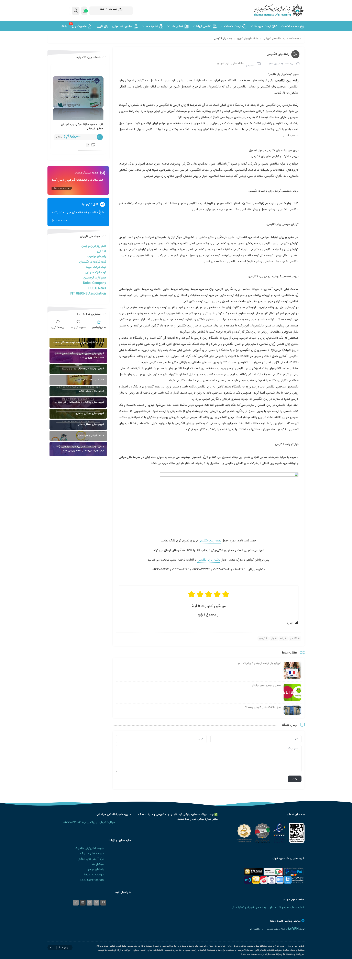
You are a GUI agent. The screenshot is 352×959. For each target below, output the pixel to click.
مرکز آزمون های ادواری (91, 858)
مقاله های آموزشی (272, 38)
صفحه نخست (294, 38)
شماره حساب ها (296, 907)
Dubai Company (94, 283)
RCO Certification (92, 880)
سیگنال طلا (98, 864)
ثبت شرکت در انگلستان (92, 262)
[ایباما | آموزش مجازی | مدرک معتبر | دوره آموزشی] (273, 10)
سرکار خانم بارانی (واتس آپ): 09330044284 (89, 822)
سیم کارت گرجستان (95, 277)
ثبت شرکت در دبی (95, 272)
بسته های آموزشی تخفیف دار (249, 907)
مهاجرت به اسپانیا (94, 874)
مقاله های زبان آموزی (247, 38)
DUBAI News (97, 288)
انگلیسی (293, 638)
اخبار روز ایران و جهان (93, 246)
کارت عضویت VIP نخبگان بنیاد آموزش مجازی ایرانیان (82, 126)
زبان (272, 638)
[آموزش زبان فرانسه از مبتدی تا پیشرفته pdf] (292, 670)
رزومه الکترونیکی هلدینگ (89, 848)
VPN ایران (292, 928)
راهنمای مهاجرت (96, 256)
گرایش (262, 638)
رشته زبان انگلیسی (210, 540)
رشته (282, 638)
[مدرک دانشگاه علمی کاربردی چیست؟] (292, 710)
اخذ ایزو (101, 251)
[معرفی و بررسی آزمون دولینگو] (292, 692)
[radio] (226, 594)
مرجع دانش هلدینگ (92, 853)
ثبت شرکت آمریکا (96, 267)
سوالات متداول (276, 907)
